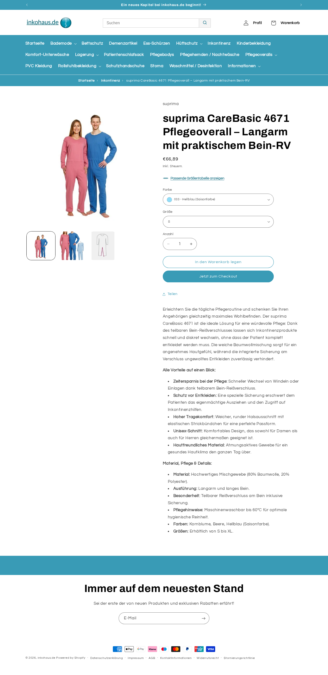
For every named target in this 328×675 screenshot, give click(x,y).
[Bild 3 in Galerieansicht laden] (103, 245)
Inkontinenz (110, 80)
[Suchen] (205, 23)
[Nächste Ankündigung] (301, 5)
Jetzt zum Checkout (218, 276)
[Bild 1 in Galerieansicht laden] (41, 245)
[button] (63, 43)
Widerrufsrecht (208, 658)
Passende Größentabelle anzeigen (197, 178)
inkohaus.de (46, 658)
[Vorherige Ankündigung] (27, 5)
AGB (152, 658)
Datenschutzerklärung (106, 658)
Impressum (136, 658)
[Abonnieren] (203, 618)
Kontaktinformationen (176, 658)
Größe (168, 211)
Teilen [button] (172, 294)
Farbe (167, 189)
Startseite (86, 80)
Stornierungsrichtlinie (239, 658)
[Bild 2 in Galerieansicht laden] (72, 245)
